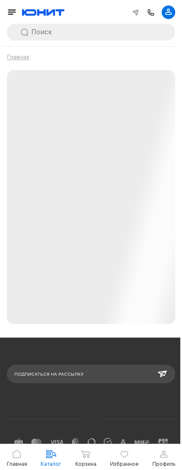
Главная (18, 57)
